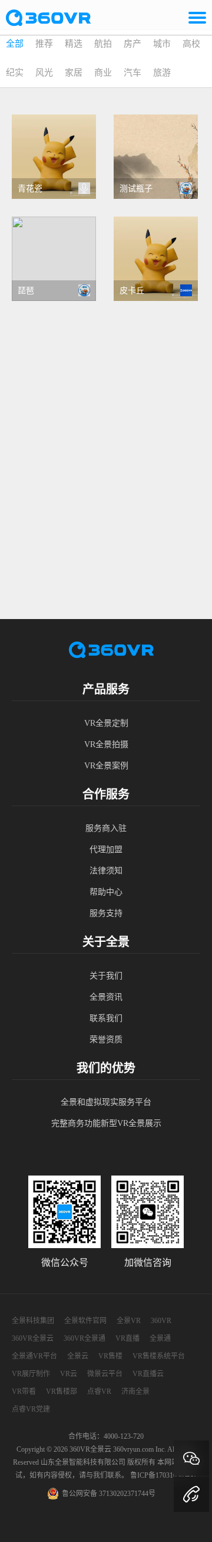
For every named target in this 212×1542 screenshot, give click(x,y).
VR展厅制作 (31, 1374)
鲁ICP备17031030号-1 (163, 1475)
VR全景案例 (106, 765)
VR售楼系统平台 (158, 1356)
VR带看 (24, 1391)
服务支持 (106, 913)
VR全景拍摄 (106, 744)
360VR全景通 (84, 1338)
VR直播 (127, 1338)
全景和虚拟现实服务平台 (106, 1102)
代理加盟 (106, 849)
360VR (161, 1321)
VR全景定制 (106, 723)
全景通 (160, 1338)
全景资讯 (106, 997)
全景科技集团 (33, 1321)
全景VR (129, 1321)
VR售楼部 (61, 1391)
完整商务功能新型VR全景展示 (106, 1123)
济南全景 (135, 1391)
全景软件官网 (85, 1321)
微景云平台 (104, 1374)
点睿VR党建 (31, 1409)
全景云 (77, 1356)
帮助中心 (106, 892)
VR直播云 (148, 1374)
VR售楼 (110, 1356)
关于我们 (106, 975)
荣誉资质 (106, 1039)
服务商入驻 (106, 828)
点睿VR (99, 1391)
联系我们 (106, 1018)
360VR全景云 (33, 1338)
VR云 (68, 1374)
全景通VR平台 (34, 1356)
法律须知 (106, 870)
